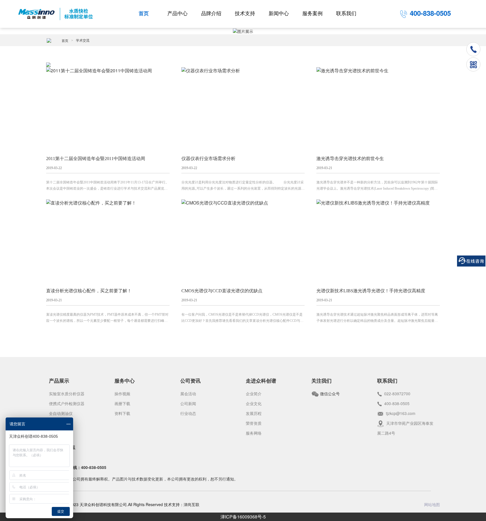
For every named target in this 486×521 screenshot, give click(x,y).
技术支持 (245, 13)
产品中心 (177, 13)
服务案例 (312, 13)
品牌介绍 (211, 13)
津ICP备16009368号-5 (243, 516)
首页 (144, 13)
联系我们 (346, 13)
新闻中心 (279, 13)
